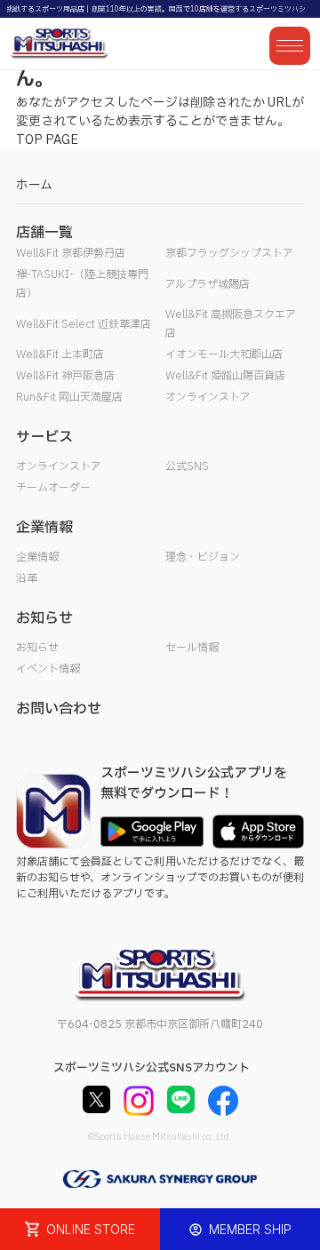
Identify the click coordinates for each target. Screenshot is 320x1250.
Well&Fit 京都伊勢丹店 (70, 253)
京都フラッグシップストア (229, 253)
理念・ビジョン (202, 557)
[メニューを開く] (289, 46)
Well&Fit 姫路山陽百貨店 (225, 376)
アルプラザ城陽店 (207, 284)
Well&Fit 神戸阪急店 (65, 376)
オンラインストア (208, 397)
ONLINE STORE (90, 1229)
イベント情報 (48, 669)
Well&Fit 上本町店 (60, 354)
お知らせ (37, 648)
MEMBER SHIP (250, 1229)
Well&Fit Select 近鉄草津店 (83, 324)
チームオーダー (53, 488)
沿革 (26, 578)
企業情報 (37, 557)
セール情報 (192, 648)
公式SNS (187, 466)
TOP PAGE (47, 140)
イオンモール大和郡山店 (224, 354)
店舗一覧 (44, 232)
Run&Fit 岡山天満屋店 (69, 397)
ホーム (34, 185)
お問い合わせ (58, 709)
